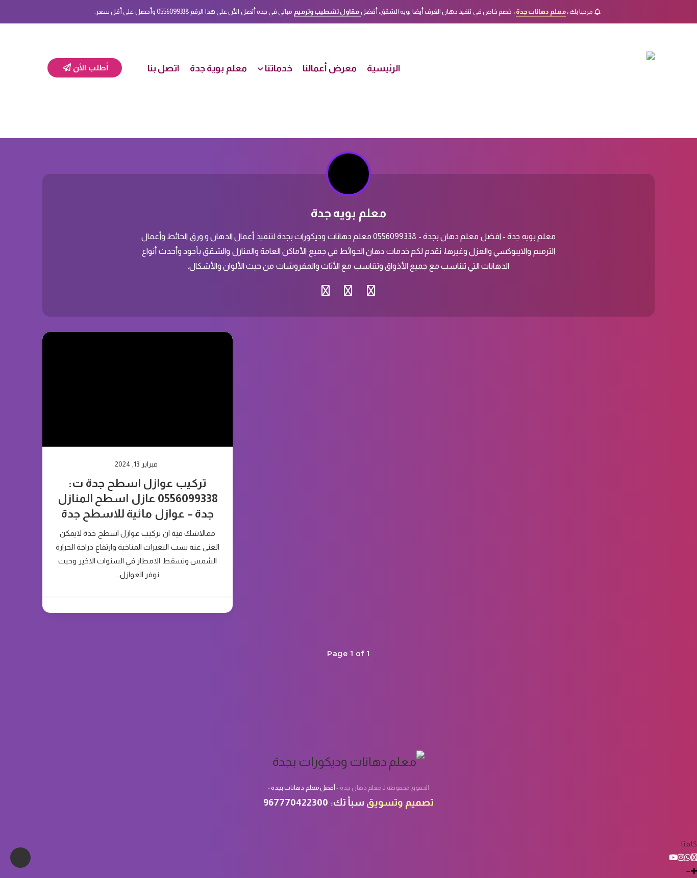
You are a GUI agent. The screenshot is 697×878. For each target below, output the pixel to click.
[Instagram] (681, 857)
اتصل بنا (163, 68)
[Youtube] (673, 857)
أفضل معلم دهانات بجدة (303, 787)
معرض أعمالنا (330, 68)
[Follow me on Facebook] (325, 291)
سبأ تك (348, 802)
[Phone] (694, 857)
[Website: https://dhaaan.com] (371, 291)
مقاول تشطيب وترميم (327, 11)
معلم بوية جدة (218, 68)
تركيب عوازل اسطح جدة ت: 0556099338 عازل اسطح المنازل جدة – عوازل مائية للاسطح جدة (138, 498)
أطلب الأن (89, 67)
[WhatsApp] (687, 857)
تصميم (419, 802)
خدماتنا (278, 68)
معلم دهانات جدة (541, 11)
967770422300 (295, 802)
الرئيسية (383, 68)
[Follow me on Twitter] (348, 291)
